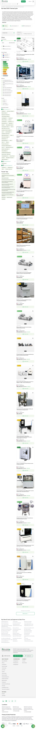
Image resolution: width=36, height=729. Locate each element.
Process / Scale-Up (8, 169)
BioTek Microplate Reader (5, 634)
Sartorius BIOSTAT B (4, 641)
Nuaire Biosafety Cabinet (17, 638)
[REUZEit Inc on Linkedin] (3, 701)
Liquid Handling (7, 131)
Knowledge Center (5, 687)
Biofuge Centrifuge (4, 631)
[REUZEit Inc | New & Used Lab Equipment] (5, 1)
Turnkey (6, 63)
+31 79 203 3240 (16, 710)
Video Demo (18, 655)
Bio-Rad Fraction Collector (5, 630)
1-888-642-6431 (7, 655)
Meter (11, 135)
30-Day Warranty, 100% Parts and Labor (8, 82)
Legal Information (10, 723)
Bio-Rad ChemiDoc (27, 629)
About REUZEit (4, 660)
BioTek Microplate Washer (17, 634)
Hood (12, 126)
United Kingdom (6, 57)
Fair (5, 71)
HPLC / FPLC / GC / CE (5, 128)
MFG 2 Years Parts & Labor (7, 92)
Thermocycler (15, 621)
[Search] (3, 4)
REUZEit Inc (3, 6)
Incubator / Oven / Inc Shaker (6, 130)
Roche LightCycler (27, 639)
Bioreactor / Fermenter (5, 114)
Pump (3, 147)
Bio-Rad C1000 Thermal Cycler (19, 6)
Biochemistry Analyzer (28, 630)
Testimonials (4, 668)
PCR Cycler (26, 638)
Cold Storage (4, 121)
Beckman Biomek (16, 627)
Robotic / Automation (5, 149)
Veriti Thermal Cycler (27, 622)
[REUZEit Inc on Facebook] (15, 701)
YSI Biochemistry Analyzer (28, 641)
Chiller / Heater (4, 119)
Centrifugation (4, 118)
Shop (24, 1)
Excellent (6, 65)
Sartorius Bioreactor (4, 622)
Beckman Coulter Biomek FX (29, 627)
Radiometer (15, 639)
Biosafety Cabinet (16, 633)
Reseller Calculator (5, 678)
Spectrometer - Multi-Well (6, 154)
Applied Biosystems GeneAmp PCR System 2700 (6, 626)
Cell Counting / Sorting (5, 116)
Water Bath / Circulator (9, 157)
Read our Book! (4, 675)
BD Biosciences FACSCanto (6, 627)
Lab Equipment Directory (9, 6)
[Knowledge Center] (3, 726)
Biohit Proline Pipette (28, 631)
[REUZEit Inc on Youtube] (6, 701)
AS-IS (5, 73)
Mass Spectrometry (5, 135)
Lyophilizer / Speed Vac (5, 133)
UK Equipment (15, 664)
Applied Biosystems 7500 (28, 624)
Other (3, 142)
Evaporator (10, 123)
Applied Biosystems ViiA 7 (28, 625)
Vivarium (3, 157)
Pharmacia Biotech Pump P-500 (6, 639)
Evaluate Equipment (5, 676)
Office (11, 140)
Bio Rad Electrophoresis (17, 629)
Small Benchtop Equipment (6, 152)
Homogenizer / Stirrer (5, 126)
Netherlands (6, 55)
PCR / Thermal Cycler (5, 624)
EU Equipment (15, 662)
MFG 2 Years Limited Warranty (7, 90)
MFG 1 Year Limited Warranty (7, 87)
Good (6, 69)
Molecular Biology (4, 140)
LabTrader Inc (5, 103)
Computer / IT (10, 121)
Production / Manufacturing (6, 145)
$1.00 (3, 42)
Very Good (6, 67)
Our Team (3, 669)
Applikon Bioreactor (4, 621)
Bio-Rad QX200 (15, 630)
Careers (3, 671)
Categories (4, 682)
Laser (3, 131)
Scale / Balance (4, 150)
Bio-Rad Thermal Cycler (17, 622)
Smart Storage (4, 666)
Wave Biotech (15, 641)
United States (6, 54)
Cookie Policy (14, 720)
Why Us (3, 662)
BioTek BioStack (27, 633)
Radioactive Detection (9, 147)
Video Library (4, 673)
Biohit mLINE (15, 631)
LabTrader (3, 695)
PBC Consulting (5, 104)
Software (3, 685)
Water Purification (4, 159)
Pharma (7, 142)
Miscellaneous (4, 138)
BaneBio (4, 101)
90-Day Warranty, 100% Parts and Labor (8, 84)
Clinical (9, 119)
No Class (6, 75)
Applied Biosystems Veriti (17, 625)
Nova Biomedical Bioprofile (5, 638)
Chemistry (10, 118)
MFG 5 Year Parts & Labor (7, 95)
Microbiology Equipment (5, 642)
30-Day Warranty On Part (7, 80)
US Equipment (15, 660)
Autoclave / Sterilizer (10, 111)
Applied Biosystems (16, 624)
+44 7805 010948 (27, 711)
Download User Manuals (6, 683)
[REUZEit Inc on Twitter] (9, 701)
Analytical (3, 111)
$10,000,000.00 (12, 42)
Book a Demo (24, 662)
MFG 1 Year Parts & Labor (7, 89)
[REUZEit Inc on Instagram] (12, 701)
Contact (23, 660)
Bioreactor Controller (27, 621)
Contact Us (29, 655)
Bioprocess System (4, 633)
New (5, 61)
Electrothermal (26, 634)
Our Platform (4, 664)
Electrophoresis (4, 123)
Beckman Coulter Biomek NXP (6, 629)
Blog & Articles (4, 680)
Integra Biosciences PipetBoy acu (29, 636)
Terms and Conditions (5, 689)
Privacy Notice (7, 720)
